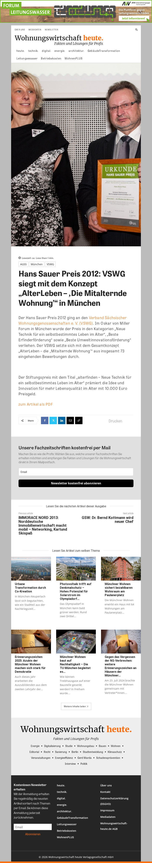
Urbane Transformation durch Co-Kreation (30, 587)
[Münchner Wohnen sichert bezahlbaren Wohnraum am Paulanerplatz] (121, 569)
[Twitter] (53, 420)
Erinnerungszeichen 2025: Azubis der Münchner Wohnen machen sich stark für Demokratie (30, 664)
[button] (136, 29)
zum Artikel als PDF (36, 404)
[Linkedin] (61, 420)
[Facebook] (44, 420)
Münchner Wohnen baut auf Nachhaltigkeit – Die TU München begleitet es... (75, 664)
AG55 (23, 264)
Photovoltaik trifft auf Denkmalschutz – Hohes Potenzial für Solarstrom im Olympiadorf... (75, 591)
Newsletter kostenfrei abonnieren (76, 483)
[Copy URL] (78, 420)
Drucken (115, 420)
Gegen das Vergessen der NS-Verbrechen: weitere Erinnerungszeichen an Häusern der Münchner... (120, 666)
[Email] (70, 420)
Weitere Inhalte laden (75, 706)
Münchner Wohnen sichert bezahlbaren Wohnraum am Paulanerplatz (119, 589)
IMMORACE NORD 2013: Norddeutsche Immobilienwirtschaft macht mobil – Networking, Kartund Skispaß (43, 525)
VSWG (50, 264)
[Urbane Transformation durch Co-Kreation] (31, 569)
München (37, 264)
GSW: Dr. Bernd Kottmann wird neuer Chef (107, 519)
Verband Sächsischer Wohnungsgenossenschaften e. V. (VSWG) (73, 320)
